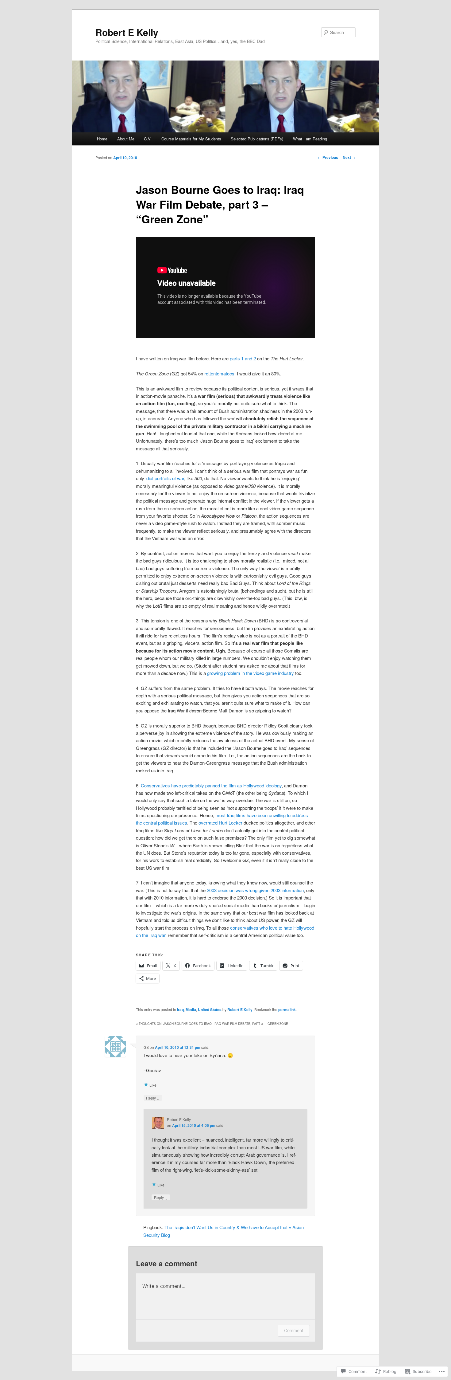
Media (191, 1009)
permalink (287, 1009)
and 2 (250, 358)
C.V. (148, 139)
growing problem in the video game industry (250, 673)
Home (102, 139)
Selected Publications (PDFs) (257, 139)
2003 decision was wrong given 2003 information (255, 890)
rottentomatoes (219, 373)
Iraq (180, 1009)
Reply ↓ (153, 1097)
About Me (125, 139)
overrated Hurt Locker (220, 822)
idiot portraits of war (164, 478)
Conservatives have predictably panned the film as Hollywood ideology (211, 785)
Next (349, 157)
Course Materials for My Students (191, 139)
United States (210, 1009)
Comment (293, 1330)
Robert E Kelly (126, 32)
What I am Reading (310, 139)
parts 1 (237, 358)
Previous (328, 157)
